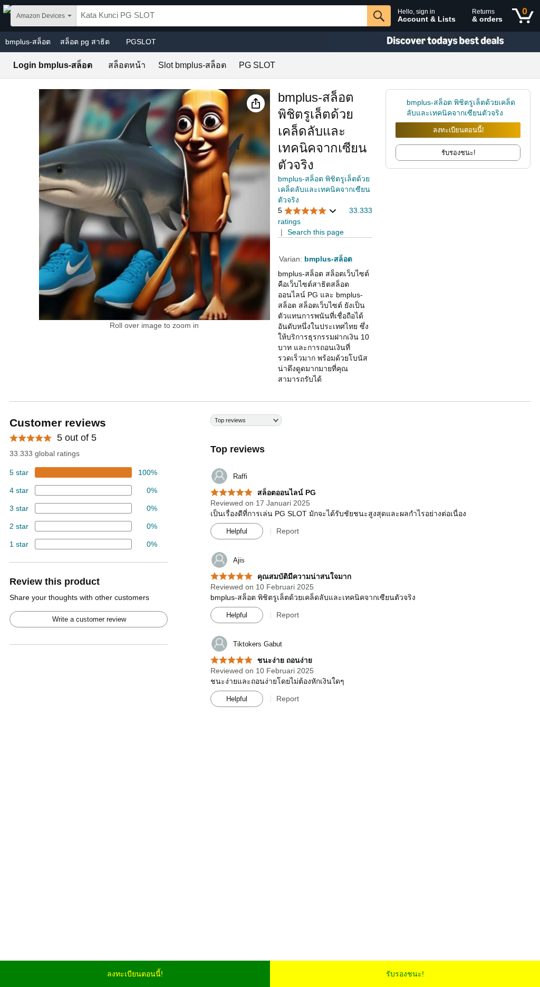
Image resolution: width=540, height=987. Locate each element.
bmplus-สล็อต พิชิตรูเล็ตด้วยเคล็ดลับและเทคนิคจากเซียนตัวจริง (324, 189)
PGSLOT (141, 41)
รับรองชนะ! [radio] (458, 153)
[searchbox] (221, 16)
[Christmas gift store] (434, 42)
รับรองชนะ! (405, 974)
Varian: (291, 259)
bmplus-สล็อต (28, 41)
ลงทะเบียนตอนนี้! (458, 130)
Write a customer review (89, 619)
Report (287, 531)
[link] (401, 107)
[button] (256, 103)
